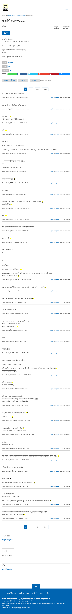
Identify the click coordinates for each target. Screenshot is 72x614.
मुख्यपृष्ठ (9, 16)
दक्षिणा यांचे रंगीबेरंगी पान (21, 16)
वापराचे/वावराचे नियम (8, 601)
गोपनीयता (18, 601)
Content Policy (25, 607)
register (34, 80)
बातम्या (42, 593)
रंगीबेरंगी (13, 16)
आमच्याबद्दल (25, 601)
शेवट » (45, 89)
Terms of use (6, 607)
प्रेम (10, 70)
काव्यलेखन (10, 62)
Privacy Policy (16, 607)
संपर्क (30, 601)
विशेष (28, 593)
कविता (9, 66)
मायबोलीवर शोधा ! (7, 569)
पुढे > (37, 89)
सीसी (48, 593)
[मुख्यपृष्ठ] (5, 7)
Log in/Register (7, 539)
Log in (23, 80)
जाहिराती (34, 593)
